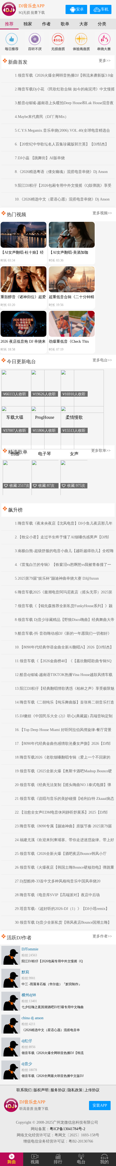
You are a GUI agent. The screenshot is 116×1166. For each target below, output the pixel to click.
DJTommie (30, 949)
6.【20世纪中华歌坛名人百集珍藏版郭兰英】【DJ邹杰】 (62, 144)
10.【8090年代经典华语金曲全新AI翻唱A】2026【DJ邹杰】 (64, 647)
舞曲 (11, 1162)
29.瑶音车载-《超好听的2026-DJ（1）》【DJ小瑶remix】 (62, 909)
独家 (27, 24)
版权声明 (41, 1090)
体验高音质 (81, 41)
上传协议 (92, 1090)
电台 (81, 1162)
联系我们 (24, 1090)
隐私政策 (75, 1090)
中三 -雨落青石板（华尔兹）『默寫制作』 (52, 984)
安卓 (80, 9)
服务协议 (58, 1090)
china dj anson (32, 1018)
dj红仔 (27, 1041)
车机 (104, 9)
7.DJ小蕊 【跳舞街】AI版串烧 (40, 158)
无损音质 (58, 41)
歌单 (65, 24)
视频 (34, 1162)
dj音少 (27, 1064)
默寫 (25, 972)
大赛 (83, 24)
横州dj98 (29, 995)
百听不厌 (34, 41)
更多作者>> (102, 936)
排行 (58, 1162)
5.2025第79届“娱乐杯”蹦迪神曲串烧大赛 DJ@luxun (57, 578)
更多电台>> (102, 360)
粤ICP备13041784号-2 (67, 1129)
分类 (102, 24)
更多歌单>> (101, 450)
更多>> (105, 61)
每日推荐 (11, 41)
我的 (104, 1162)
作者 (46, 24)
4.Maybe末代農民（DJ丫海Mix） (42, 117)
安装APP (100, 1105)
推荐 (9, 24)
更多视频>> (102, 213)
